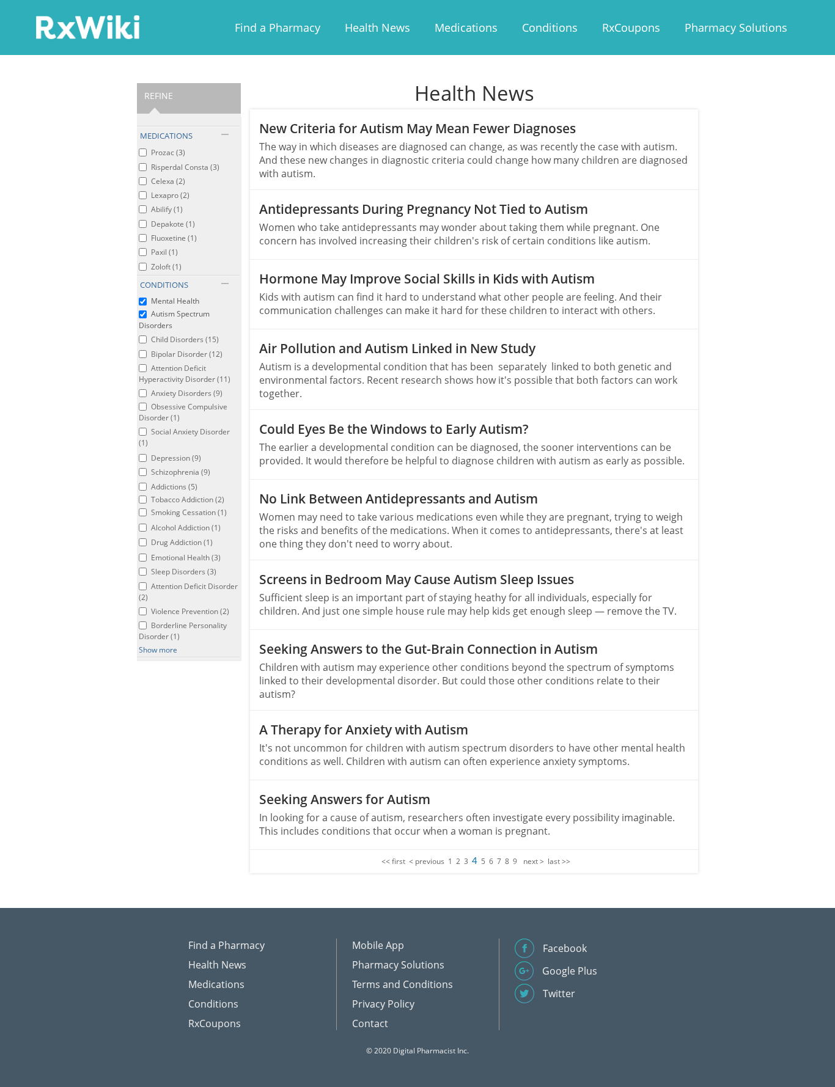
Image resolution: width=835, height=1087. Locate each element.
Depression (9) (176, 458)
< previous (426, 861)
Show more (158, 650)
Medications (466, 27)
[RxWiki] (87, 26)
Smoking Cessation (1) (189, 512)
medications (166, 135)
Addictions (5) (174, 486)
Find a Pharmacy (277, 27)
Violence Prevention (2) (190, 611)
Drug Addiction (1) (182, 542)
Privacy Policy (383, 1004)
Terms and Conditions (402, 984)
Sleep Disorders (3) (183, 571)
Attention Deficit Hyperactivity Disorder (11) (184, 373)
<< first (393, 861)
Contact (370, 1023)
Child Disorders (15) (185, 339)
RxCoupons (631, 27)
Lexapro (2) (170, 195)
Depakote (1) (173, 224)
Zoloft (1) (166, 267)
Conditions (550, 27)
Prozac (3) (168, 152)
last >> (559, 861)
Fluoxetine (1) (174, 238)
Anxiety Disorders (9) (187, 393)
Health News (377, 27)
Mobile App (378, 945)
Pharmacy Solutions (736, 27)
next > (533, 861)
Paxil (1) (164, 252)
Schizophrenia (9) (180, 472)
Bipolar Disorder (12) (187, 354)
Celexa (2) (168, 181)
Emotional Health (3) (186, 557)
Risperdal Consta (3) (185, 167)
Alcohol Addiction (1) (186, 527)
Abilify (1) (167, 209)
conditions (164, 284)
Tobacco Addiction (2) (187, 499)
